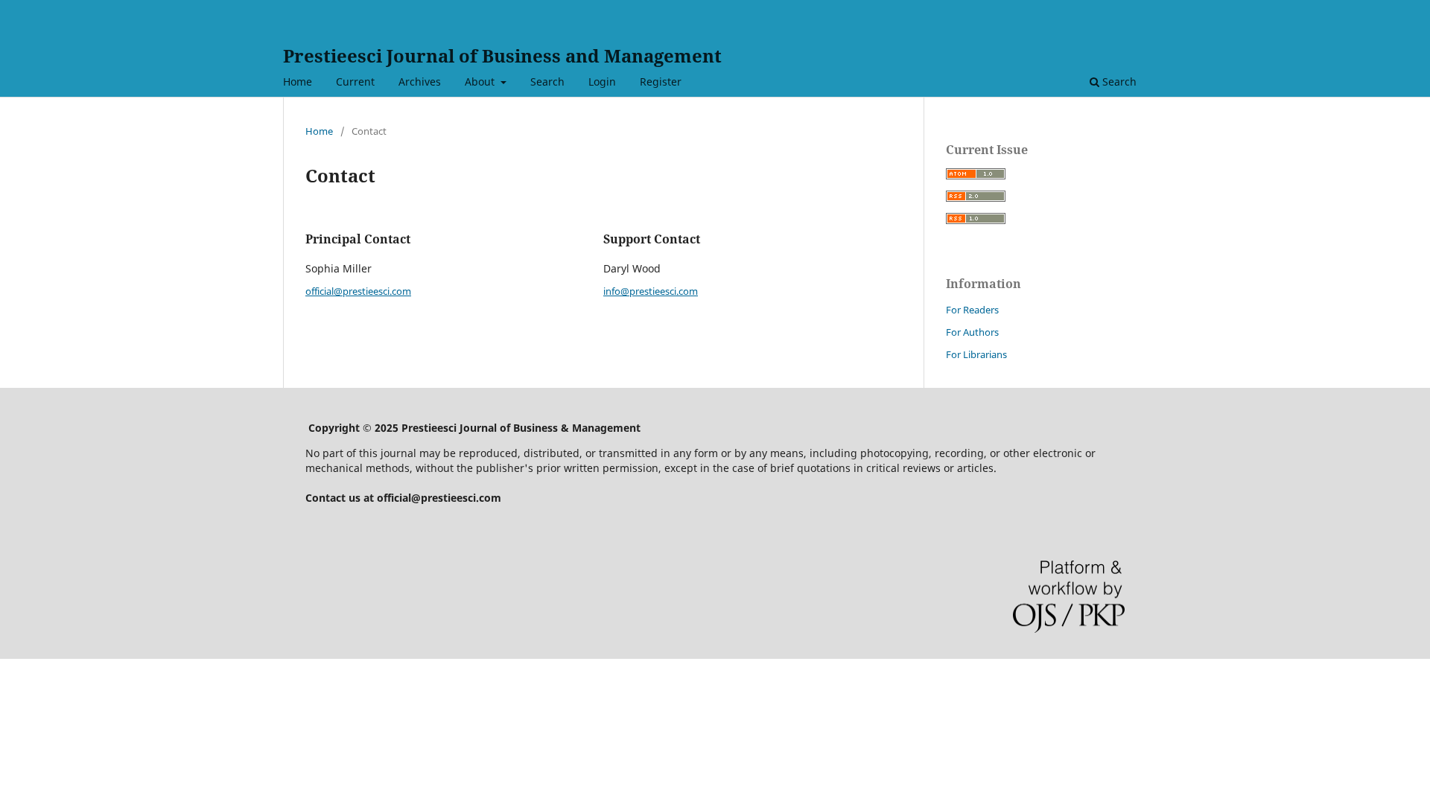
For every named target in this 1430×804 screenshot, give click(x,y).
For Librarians (976, 354)
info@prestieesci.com (650, 291)
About (481, 81)
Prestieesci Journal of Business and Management (502, 55)
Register (660, 81)
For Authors (972, 332)
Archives (419, 81)
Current (355, 81)
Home (297, 81)
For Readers (972, 309)
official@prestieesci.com (358, 291)
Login (602, 81)
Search (547, 81)
